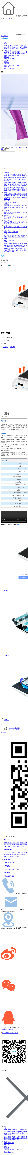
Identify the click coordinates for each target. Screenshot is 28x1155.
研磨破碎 (14, 47)
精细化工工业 (15, 52)
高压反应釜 (24, 190)
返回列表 (3, 732)
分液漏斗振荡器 (18, 207)
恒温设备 (24, 47)
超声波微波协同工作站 (13, 179)
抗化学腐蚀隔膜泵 (13, 237)
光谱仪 (10, 232)
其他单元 (16, 48)
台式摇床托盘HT (22, 248)
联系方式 (6, 68)
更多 (17, 524)
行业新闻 (6, 58)
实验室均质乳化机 (9, 194)
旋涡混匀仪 (7, 205)
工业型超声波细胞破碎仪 (16, 176)
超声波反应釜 (23, 179)
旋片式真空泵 (7, 235)
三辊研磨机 (7, 202)
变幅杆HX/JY (7, 243)
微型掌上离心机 (8, 222)
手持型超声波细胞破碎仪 (10, 174)
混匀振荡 (21, 147)
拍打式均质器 (14, 217)
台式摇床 (21, 205)
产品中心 (6, 43)
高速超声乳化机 (17, 195)
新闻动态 (6, 57)
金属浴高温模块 (9, 251)
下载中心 (6, 60)
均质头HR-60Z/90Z (18, 245)
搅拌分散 (11, 45)
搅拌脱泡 (22, 45)
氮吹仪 (7, 213)
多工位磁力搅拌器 (11, 184)
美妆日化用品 (15, 53)
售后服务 (6, 62)
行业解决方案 (7, 50)
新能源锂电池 (7, 55)
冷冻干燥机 (7, 227)
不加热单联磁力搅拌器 (10, 182)
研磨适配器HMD (8, 250)
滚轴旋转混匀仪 (14, 205)
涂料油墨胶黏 (7, 53)
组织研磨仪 (21, 217)
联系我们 (6, 67)
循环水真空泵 (15, 235)
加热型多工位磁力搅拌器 (10, 185)
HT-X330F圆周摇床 (14, 729)
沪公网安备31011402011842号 (10, 1033)
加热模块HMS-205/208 (13, 246)
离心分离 (19, 47)
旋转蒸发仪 (7, 223)
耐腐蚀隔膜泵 (22, 237)
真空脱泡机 (13, 202)
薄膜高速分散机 (22, 197)
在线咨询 (5, 347)
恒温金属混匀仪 (14, 212)
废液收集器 (7, 240)
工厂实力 (16, 65)
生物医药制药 (7, 52)
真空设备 (11, 48)
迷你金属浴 (7, 212)
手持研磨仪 (7, 217)
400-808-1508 (4, 36)
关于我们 (6, 63)
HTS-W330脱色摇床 (14, 728)
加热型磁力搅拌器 (22, 184)
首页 (5, 42)
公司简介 (6, 65)
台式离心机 (16, 222)
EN (12, 18)
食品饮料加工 (23, 53)
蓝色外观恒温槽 (14, 227)
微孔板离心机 (23, 222)
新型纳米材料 (23, 52)
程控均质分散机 (18, 194)
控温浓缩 (9, 47)
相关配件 (22, 48)
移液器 (12, 240)
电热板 (11, 213)
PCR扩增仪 (15, 232)
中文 (10, 18)
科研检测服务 (15, 55)
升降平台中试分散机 (14, 190)
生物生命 (6, 48)
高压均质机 (7, 199)
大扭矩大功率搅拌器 (18, 187)
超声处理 (6, 45)
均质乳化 (16, 45)
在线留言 (11, 68)
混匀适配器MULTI (12, 248)
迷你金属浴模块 (17, 250)
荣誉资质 (11, 65)
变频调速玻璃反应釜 (13, 189)
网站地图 (10, 1029)
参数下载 (12, 347)
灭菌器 (5, 232)
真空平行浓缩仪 (14, 223)
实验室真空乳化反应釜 (11, 197)
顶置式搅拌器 (9, 187)
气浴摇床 (11, 207)
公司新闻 (11, 58)
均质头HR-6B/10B (16, 243)
